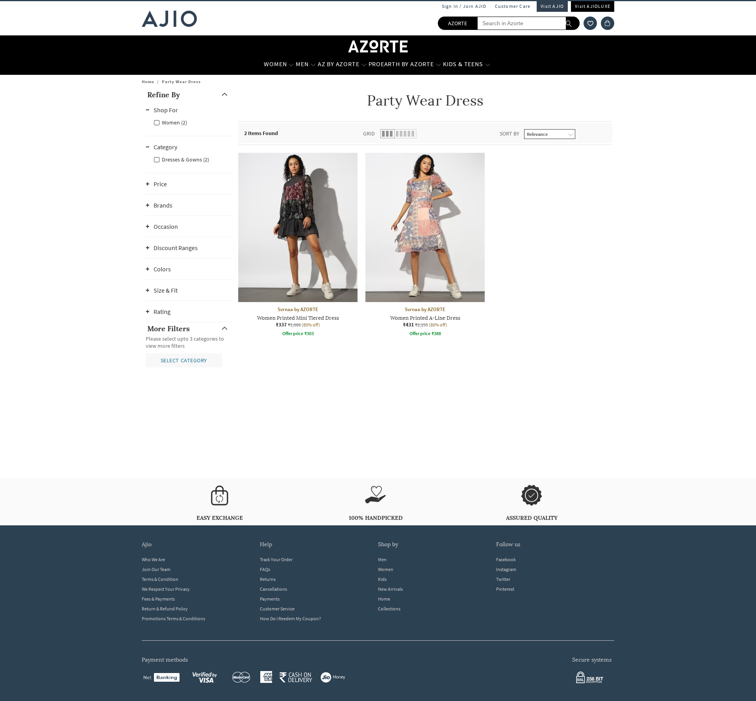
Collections (389, 609)
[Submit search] (573, 23)
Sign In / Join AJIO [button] (464, 6)
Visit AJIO (552, 6)
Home (148, 81)
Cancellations (273, 589)
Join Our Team (156, 569)
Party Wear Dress (181, 81)
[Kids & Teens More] (487, 64)
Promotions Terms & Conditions (173, 618)
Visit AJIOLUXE (592, 6)
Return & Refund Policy (165, 609)
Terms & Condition (160, 579)
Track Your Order (276, 559)
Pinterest (505, 589)
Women (385, 569)
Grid (369, 133)
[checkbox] (189, 122)
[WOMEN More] (291, 64)
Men (382, 559)
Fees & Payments (158, 599)
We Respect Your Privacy (166, 589)
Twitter (503, 579)
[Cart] (607, 23)
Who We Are (153, 559)
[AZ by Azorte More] (364, 64)
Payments (270, 599)
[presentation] (435, 267)
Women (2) (174, 122)
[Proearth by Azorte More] (438, 64)
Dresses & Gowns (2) (185, 159)
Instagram (506, 569)
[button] (590, 23)
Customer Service (277, 609)
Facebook (506, 559)
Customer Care (513, 6)
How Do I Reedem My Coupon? (290, 618)
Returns (268, 579)
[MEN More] (313, 64)
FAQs (265, 569)
